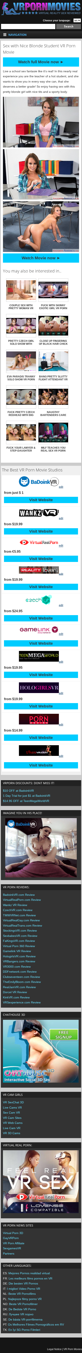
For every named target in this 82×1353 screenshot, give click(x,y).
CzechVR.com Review (17, 910)
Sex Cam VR (11, 1112)
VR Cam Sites (12, 1117)
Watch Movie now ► (41, 258)
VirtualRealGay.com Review (21, 920)
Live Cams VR (12, 1107)
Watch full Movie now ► (41, 62)
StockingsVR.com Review (20, 930)
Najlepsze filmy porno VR (25, 1299)
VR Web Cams (12, 1122)
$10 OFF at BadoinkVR (18, 790)
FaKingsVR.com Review (19, 940)
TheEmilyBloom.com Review (22, 982)
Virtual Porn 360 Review (19, 946)
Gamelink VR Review (17, 951)
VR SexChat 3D (13, 1102)
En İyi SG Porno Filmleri (24, 1329)
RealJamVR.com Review (19, 987)
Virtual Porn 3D (13, 1233)
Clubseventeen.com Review (21, 977)
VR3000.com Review (17, 966)
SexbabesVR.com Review (20, 935)
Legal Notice (54, 1349)
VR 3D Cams (11, 1133)
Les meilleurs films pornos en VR (30, 1278)
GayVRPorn (11, 1238)
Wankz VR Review (15, 905)
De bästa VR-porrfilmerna (25, 1319)
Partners (8, 1253)
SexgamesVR (12, 1248)
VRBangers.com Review (19, 961)
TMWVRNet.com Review (19, 915)
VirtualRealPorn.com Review (22, 899)
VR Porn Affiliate (13, 1243)
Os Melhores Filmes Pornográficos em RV (36, 1324)
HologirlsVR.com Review (19, 956)
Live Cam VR (11, 1128)
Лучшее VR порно (21, 1314)
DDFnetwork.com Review (20, 971)
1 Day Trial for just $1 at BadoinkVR (26, 795)
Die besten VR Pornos (23, 1283)
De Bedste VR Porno (22, 1309)
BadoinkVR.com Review (19, 894)
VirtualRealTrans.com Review (22, 925)
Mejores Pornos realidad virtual (29, 1273)
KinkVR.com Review (16, 997)
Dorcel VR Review (15, 992)
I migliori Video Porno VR (23, 1288)
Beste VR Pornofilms (22, 1293)
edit (61, 486)
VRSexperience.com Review (22, 1002)
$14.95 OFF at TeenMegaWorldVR (26, 801)
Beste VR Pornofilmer (23, 1304)
